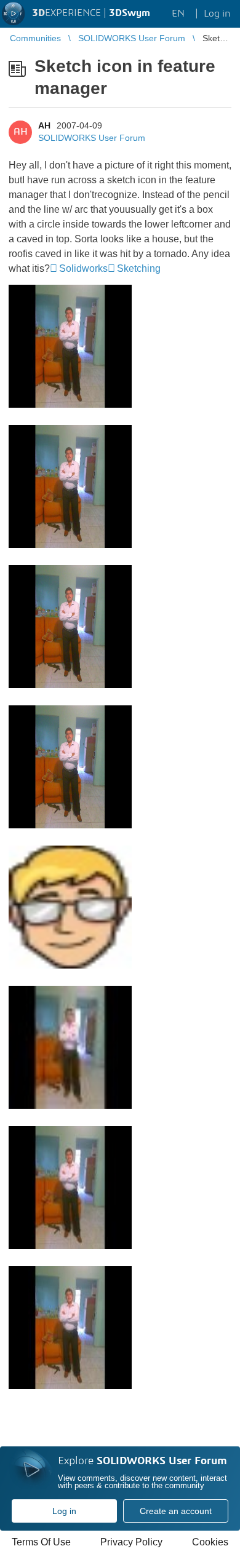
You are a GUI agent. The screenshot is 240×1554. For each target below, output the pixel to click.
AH (44, 125)
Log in (64, 1511)
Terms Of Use (41, 1542)
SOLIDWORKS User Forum (91, 138)
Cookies (210, 1542)
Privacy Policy (131, 1542)
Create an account (176, 1511)
